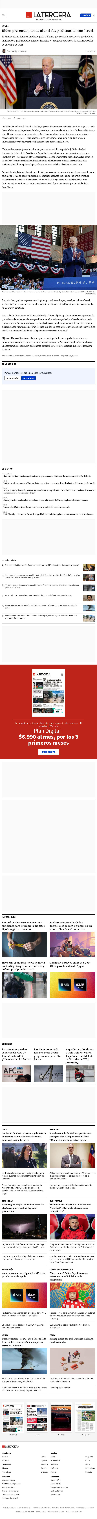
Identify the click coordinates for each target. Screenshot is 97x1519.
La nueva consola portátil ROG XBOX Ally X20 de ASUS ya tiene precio (23, 1326)
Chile (4, 1129)
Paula (52, 1335)
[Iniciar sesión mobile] (93, 15)
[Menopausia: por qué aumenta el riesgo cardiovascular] (72, 1361)
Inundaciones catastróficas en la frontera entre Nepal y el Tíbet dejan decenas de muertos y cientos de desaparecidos (41, 616)
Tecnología (7, 1269)
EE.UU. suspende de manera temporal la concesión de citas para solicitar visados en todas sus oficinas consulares (42, 586)
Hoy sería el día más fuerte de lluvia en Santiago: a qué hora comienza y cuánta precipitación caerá (23, 966)
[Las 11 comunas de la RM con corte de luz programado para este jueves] (48, 1073)
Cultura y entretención (61, 1269)
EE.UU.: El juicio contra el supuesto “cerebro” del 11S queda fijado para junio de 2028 (38, 595)
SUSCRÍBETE (48, 751)
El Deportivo (56, 1201)
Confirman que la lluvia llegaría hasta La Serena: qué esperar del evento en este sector (23, 1257)
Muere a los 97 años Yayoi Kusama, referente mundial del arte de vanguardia (36, 507)
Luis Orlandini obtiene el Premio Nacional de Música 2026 (70, 1326)
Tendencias (7, 1201)
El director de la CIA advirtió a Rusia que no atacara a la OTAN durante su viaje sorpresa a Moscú (42, 565)
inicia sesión (12, 378)
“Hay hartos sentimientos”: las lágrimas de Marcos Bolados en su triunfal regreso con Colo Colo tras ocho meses (72, 1247)
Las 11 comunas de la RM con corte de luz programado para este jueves (47, 1054)
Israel (48, 355)
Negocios (54, 1129)
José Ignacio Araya (19, 51)
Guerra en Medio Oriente (21, 355)
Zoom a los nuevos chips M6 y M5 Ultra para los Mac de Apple (70, 964)
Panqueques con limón (60, 1387)
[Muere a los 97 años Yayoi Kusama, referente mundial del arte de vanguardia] (72, 1295)
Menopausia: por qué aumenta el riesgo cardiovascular (71, 1340)
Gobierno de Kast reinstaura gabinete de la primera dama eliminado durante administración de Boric (47, 476)
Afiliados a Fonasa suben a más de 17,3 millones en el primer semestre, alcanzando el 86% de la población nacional (72, 1176)
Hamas (43, 355)
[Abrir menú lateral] (4, 15)
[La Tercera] (13, 1433)
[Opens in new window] (61, 1431)
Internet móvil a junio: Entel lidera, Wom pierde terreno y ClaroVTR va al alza (71, 1186)
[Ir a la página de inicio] (48, 15)
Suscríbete (29, 378)
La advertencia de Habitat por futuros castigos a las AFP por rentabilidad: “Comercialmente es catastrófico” (70, 1136)
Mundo (5, 26)
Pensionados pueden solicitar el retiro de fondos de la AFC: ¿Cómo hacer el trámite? (16, 1054)
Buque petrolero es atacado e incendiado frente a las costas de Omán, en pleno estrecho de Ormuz (45, 500)
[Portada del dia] (48, 715)
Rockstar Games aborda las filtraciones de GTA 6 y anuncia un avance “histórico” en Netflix (71, 926)
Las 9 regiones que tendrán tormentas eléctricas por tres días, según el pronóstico (23, 1208)
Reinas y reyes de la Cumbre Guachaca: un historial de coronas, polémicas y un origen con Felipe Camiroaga (72, 1315)
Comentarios (20, 118)
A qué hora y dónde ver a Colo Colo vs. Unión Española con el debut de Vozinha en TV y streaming (80, 1056)
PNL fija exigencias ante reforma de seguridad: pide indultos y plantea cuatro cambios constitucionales (48, 514)
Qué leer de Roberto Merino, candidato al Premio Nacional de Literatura (71, 1380)
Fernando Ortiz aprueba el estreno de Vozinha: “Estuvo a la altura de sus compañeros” (70, 1208)
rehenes (75, 355)
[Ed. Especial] (85, 1431)
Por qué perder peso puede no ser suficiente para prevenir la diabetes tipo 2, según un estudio (23, 926)
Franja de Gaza (65, 355)
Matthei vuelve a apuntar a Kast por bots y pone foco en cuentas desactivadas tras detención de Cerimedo (49, 483)
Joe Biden (35, 355)
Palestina (55, 355)
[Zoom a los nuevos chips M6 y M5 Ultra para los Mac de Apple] (72, 985)
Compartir (7, 118)
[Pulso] (37, 1431)
